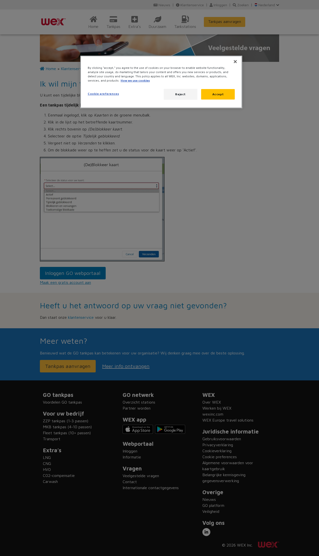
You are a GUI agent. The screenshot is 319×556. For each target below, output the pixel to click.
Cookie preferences (103, 93)
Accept (218, 94)
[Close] (235, 61)
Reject (180, 94)
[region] (161, 82)
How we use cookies (135, 80)
